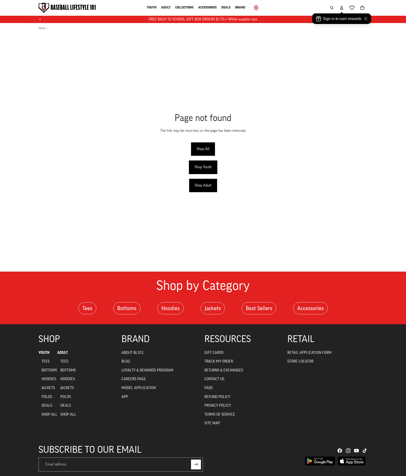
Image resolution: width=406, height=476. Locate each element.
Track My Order (218, 361)
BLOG (125, 361)
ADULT (62, 353)
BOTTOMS (49, 370)
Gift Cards (213, 353)
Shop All (203, 149)
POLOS (47, 397)
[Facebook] (340, 450)
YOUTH (44, 353)
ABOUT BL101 (132, 353)
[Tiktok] (364, 450)
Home (42, 28)
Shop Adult (203, 185)
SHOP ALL (49, 414)
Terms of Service (219, 414)
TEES (46, 361)
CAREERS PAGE (133, 379)
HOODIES (49, 379)
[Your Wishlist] (352, 8)
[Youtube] (356, 450)
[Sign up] (196, 464)
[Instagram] (348, 450)
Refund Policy (217, 397)
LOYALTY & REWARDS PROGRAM (147, 370)
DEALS (47, 405)
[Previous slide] (40, 19)
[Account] (341, 8)
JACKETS (48, 388)
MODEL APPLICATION (138, 388)
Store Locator (300, 361)
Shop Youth (203, 167)
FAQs (208, 388)
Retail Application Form (309, 353)
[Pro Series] (254, 8)
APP (124, 397)
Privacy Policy (217, 405)
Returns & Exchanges (223, 370)
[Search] (332, 8)
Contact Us (214, 379)
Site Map (212, 423)
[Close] (367, 18)
